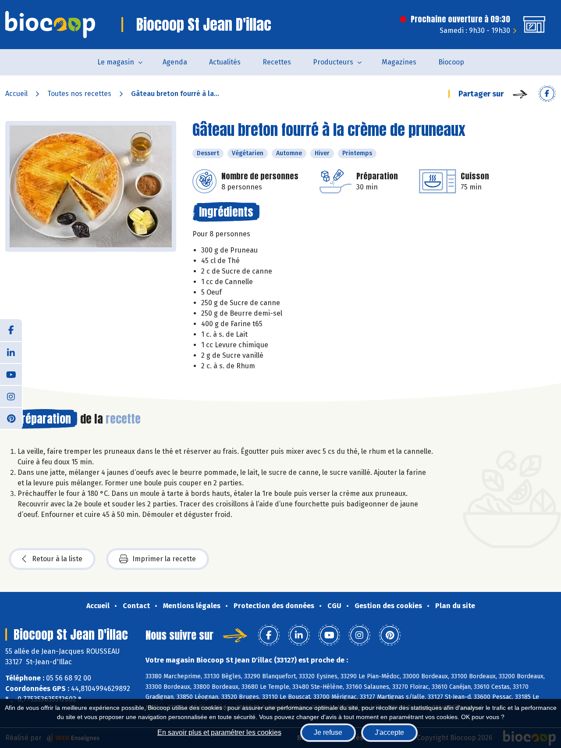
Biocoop (451, 62)
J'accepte (389, 732)
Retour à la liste (57, 559)
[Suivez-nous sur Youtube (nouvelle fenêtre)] (11, 374)
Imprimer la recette (164, 559)
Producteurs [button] (333, 62)
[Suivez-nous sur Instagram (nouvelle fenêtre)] (11, 396)
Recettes (277, 62)
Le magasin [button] (115, 62)
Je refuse (328, 732)
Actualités (225, 62)
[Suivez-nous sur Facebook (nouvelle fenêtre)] (11, 330)
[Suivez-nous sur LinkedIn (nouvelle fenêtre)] (11, 352)
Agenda (175, 62)
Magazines (399, 62)
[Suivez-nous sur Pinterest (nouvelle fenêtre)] (11, 418)
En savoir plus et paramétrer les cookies (219, 732)
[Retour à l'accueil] (50, 24)
